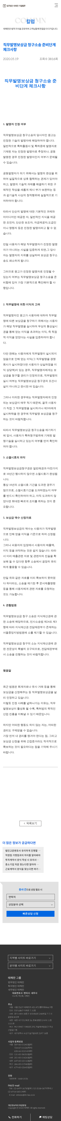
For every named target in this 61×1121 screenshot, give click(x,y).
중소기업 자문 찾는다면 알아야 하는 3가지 (23, 864)
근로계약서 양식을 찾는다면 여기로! (23, 869)
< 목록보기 (30, 823)
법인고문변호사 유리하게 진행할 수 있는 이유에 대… (23, 850)
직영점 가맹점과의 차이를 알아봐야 (22, 855)
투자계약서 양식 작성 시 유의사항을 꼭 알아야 (23, 859)
